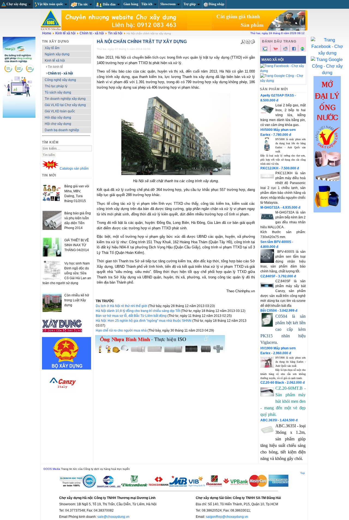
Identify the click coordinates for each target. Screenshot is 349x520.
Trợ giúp (189, 4)
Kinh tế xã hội (65, 33)
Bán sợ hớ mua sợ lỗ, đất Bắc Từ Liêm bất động (131, 316)
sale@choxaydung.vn (113, 517)
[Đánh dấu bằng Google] (265, 50)
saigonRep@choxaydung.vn (227, 517)
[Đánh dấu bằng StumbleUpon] (302, 50)
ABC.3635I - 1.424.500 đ (278, 420)
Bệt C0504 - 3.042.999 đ (278, 310)
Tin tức (83, 4)
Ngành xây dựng (57, 54)
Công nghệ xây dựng (60, 80)
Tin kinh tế (55, 67)
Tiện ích (146, 4)
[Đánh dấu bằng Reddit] (285, 50)
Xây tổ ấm (52, 48)
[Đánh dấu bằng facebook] (294, 50)
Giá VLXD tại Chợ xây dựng (65, 105)
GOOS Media (51, 468)
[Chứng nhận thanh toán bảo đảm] (174, 487)
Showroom (168, 4)
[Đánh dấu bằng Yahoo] (275, 50)
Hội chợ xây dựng (58, 124)
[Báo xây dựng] (62, 334)
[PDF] (243, 41)
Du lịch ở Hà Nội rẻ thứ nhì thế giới (122, 306)
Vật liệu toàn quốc (50, 4)
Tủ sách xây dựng (58, 92)
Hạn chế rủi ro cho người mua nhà (122, 330)
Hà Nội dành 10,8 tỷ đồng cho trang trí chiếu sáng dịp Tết (138, 311)
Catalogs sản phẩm (74, 168)
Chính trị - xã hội (92, 33)
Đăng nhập (216, 4)
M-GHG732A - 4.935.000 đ (280, 207)
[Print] (248, 41)
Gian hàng (131, 4)
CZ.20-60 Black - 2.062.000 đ (282, 382)
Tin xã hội (115, 33)
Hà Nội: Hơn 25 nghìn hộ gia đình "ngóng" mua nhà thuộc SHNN (144, 321)
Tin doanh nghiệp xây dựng (65, 99)
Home (46, 33)
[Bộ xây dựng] (66, 368)
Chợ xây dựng (17, 4)
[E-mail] (253, 41)
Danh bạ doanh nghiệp (62, 130)
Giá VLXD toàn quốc (60, 111)
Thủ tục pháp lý (56, 86)
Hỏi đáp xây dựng (58, 117)
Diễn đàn (109, 4)
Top (302, 472)
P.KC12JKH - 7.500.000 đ (279, 168)
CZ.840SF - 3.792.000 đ (278, 276)
